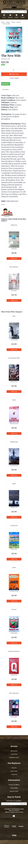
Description (5, 89)
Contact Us (14, 774)
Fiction (8, 22)
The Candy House (14, 693)
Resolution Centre (14, 757)
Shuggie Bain (14, 442)
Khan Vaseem (14, 675)
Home (3, 22)
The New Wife (6, 24)
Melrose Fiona (14, 381)
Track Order (14, 754)
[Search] (25, 11)
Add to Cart (15, 74)
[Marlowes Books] (14, 4)
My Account (14, 751)
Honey (14, 400)
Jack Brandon (14, 633)
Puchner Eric (14, 549)
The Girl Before (14, 267)
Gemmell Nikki (14, 339)
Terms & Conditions (14, 784)
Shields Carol (14, 507)
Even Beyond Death (14, 358)
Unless (14, 483)
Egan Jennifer (14, 716)
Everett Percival (14, 591)
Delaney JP (14, 290)
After (14, 316)
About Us (14, 768)
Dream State (14, 525)
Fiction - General (16, 22)
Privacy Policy (14, 788)
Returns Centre (14, 791)
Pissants (14, 609)
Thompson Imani (14, 423)
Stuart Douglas (14, 465)
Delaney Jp (14, 248)
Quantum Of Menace (14, 651)
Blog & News (14, 771)
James (14, 567)
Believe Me (14, 225)
